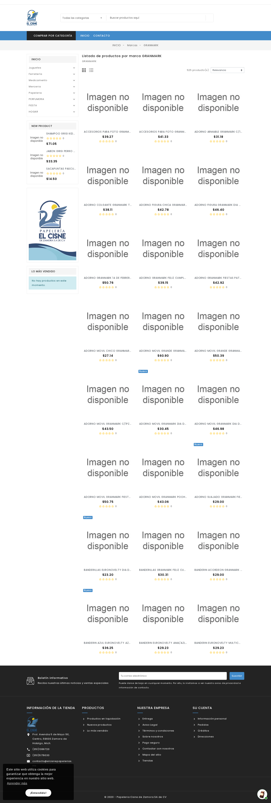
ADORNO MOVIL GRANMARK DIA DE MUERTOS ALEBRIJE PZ (177, 424)
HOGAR (33, 111)
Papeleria (35, 93)
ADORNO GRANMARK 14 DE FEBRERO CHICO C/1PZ (117, 278)
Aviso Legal (149, 725)
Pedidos (203, 725)
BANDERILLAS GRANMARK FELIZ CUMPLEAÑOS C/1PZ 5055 (176, 570)
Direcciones (205, 736)
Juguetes (35, 67)
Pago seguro (151, 742)
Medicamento (38, 80)
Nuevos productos (99, 725)
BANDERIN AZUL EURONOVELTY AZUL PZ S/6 (113, 643)
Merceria (35, 86)
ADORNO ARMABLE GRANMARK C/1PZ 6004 (223, 132)
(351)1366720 (41, 749)
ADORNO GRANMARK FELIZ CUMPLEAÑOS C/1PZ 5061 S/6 (177, 278)
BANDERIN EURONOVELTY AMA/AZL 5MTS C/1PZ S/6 (173, 643)
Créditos (203, 730)
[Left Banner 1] (52, 225)
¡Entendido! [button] (38, 792)
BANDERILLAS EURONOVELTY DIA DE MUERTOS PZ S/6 (119, 570)
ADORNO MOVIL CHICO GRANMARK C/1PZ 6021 (115, 351)
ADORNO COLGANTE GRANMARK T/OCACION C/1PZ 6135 (122, 205)
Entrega (147, 718)
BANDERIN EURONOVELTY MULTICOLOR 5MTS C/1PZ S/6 (231, 643)
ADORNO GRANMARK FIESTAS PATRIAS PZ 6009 (226, 278)
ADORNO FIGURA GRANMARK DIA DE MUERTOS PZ (227, 205)
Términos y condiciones (158, 730)
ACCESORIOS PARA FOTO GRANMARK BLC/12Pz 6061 (119, 132)
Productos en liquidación (103, 718)
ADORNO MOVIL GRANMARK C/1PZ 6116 (110, 424)
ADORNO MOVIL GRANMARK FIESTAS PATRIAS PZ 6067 (120, 497)
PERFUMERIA (36, 99)
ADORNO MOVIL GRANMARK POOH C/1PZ (166, 497)
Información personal (212, 718)
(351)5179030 (41, 755)
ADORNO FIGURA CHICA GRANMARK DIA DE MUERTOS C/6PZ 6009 (183, 205)
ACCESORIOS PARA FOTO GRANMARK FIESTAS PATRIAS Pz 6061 (181, 132)
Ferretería (35, 74)
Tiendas (147, 760)
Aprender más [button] (17, 783)
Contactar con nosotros (158, 748)
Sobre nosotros (152, 736)
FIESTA (33, 105)
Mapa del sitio (151, 754)
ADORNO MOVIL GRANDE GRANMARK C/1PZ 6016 (171, 351)
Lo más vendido (97, 730)
